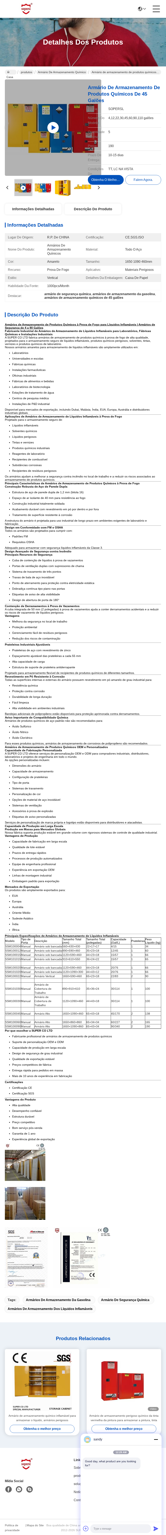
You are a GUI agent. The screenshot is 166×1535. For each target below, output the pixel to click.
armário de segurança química (125, 1300)
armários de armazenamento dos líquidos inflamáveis (50, 1309)
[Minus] (155, 1439)
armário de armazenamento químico (62, 72)
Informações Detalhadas (33, 209)
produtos (26, 72)
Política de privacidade (12, 1528)
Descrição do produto (93, 209)
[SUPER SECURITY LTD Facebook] (8, 1489)
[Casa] (27, 1469)
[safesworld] (29, 1489)
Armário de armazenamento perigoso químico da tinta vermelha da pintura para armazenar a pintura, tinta (124, 1418)
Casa (11, 72)
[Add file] (86, 1528)
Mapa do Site (35, 1525)
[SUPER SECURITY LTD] (27, 9)
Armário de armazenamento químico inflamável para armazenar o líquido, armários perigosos (42, 1418)
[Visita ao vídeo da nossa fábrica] (53, 127)
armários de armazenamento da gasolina (58, 1300)
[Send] (156, 1528)
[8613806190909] (19, 1489)
